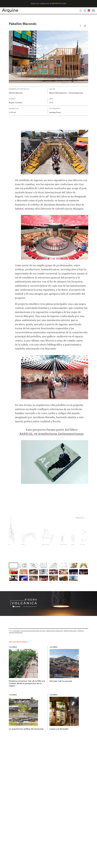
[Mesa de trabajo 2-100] (48, 615)
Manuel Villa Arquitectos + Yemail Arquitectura (66, 93)
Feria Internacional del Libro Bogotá (33, 631)
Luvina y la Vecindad (59, 729)
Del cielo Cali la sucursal (61, 681)
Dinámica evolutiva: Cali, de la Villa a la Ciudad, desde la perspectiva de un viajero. (27, 683)
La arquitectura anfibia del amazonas (26, 729)
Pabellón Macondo (70, 631)
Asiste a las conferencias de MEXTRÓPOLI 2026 (48, 3)
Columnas (13, 647)
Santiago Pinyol (55, 112)
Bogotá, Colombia (15, 102)
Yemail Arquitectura (15, 632)
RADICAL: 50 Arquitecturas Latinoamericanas (51, 434)
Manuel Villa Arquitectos (54, 631)
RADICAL (81, 631)
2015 (51, 102)
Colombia (16, 631)
